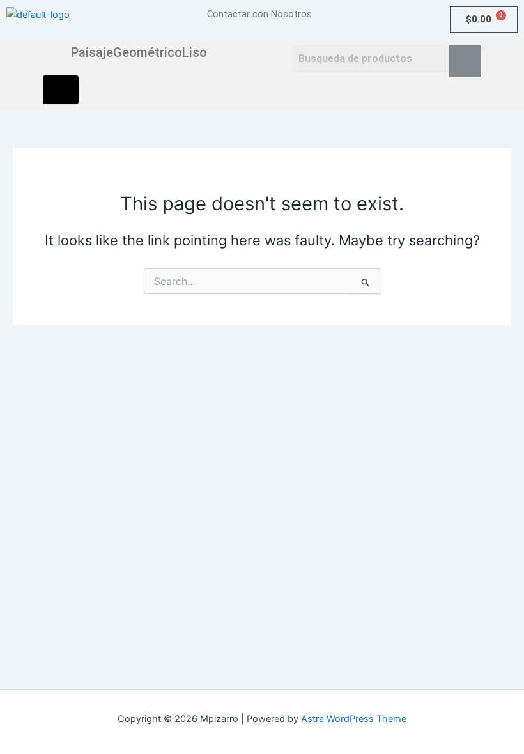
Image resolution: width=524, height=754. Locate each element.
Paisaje (92, 52)
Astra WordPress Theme (353, 719)
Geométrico (147, 52)
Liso (194, 52)
